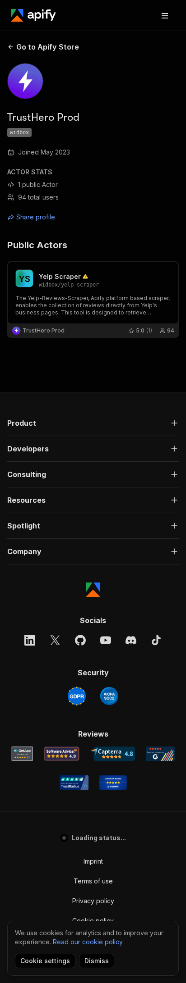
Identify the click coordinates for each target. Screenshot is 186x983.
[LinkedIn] (30, 640)
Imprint (93, 861)
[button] (93, 423)
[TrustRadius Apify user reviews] (74, 782)
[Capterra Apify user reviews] (112, 753)
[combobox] (47, 217)
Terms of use (93, 881)
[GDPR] (77, 696)
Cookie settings (45, 961)
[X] (55, 640)
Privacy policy (93, 901)
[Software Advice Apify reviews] (61, 753)
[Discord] (131, 640)
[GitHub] (80, 640)
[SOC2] (109, 696)
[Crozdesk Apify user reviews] (113, 782)
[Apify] (33, 15)
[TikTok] (156, 640)
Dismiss (96, 961)
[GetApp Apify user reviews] (22, 753)
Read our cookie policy (88, 942)
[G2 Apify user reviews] (160, 753)
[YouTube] (105, 640)
